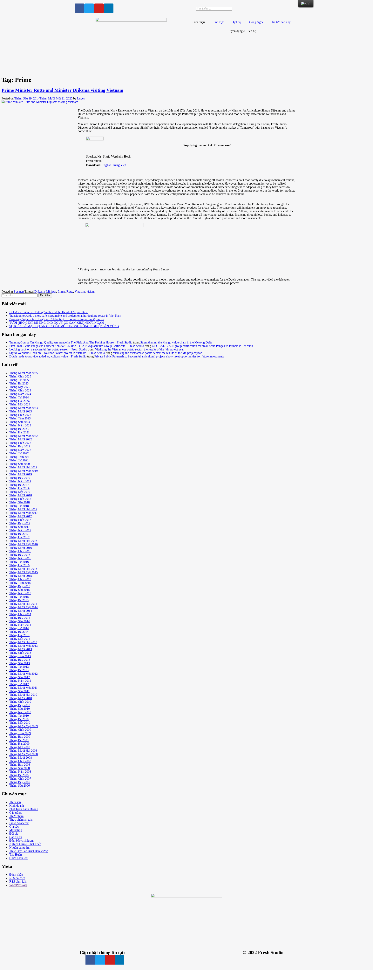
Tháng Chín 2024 (20, 390)
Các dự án (15, 837)
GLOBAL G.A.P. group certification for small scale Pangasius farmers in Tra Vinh (202, 346)
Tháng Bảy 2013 (19, 659)
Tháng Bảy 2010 (19, 705)
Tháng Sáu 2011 (19, 691)
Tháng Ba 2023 (19, 429)
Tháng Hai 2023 (19, 432)
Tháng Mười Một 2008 (23, 754)
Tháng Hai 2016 (19, 565)
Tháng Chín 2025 (20, 376)
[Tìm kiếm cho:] (20, 295)
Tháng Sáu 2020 (19, 463)
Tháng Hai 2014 (19, 635)
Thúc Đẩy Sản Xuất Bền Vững (28, 851)
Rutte (69, 291)
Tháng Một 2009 (19, 747)
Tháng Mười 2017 (20, 516)
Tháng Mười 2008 (20, 757)
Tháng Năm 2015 (20, 593)
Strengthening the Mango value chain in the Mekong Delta (176, 342)
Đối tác (13, 833)
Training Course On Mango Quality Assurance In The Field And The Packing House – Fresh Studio (70, 342)
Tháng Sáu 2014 (19, 621)
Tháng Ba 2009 (19, 740)
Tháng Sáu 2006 (19, 785)
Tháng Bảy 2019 (19, 477)
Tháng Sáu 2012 (19, 677)
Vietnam (80, 291)
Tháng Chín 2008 (20, 761)
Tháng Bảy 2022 (19, 446)
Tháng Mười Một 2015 (23, 572)
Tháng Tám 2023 (20, 418)
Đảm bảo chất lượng (21, 840)
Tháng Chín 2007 (20, 778)
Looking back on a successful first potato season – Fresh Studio (48, 349)
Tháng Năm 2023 (20, 425)
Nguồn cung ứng (19, 847)
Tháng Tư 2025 (19, 380)
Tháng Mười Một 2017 (23, 512)
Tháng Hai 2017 (19, 537)
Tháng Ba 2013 (19, 670)
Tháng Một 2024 (19, 404)
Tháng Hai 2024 (19, 401)
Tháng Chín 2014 (20, 614)
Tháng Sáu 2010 (19, 708)
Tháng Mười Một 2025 (23, 373)
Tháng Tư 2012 (19, 684)
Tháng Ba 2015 (19, 600)
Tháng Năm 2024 (20, 394)
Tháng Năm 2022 (20, 449)
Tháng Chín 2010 (20, 701)
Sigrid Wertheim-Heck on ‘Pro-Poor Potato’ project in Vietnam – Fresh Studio (57, 353)
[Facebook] (79, 8)
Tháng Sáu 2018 (19, 502)
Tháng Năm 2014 (20, 624)
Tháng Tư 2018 (19, 505)
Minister (51, 291)
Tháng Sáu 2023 (19, 422)
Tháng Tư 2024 (19, 397)
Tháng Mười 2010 (20, 698)
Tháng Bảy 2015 (19, 586)
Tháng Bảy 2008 (19, 764)
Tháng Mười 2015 (20, 575)
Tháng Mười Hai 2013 (23, 642)
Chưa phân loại (18, 858)
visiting (90, 291)
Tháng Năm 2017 (20, 530)
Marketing (15, 830)
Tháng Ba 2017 (19, 533)
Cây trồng (15, 812)
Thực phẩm (16, 816)
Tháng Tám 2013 (20, 656)
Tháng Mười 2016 (20, 547)
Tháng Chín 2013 (20, 652)
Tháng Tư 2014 (19, 628)
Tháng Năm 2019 (20, 481)
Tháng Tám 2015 (20, 582)
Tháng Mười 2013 (20, 649)
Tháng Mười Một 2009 (23, 726)
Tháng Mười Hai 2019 (23, 467)
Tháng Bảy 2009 (19, 736)
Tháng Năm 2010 (20, 712)
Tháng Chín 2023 (20, 415)
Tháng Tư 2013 (19, 666)
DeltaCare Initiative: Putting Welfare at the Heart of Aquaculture (48, 312)
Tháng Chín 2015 (20, 579)
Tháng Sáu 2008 (19, 768)
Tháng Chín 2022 (20, 442)
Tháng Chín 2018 (20, 498)
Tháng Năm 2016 (20, 558)
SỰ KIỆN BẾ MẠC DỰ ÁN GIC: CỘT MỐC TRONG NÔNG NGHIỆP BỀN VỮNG (64, 326)
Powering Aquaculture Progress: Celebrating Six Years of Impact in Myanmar (56, 319)
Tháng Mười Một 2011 (23, 687)
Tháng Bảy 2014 (19, 617)
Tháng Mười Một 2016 (23, 544)
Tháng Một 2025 (19, 387)
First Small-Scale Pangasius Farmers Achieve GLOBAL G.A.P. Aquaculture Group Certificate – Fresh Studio (76, 346)
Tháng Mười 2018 (20, 495)
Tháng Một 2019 (19, 491)
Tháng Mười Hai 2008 (23, 750)
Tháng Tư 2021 (19, 460)
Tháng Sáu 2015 (19, 589)
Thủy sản (15, 802)
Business (19, 291)
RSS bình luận (18, 881)
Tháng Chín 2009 (20, 729)
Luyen (81, 98)
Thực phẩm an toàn (21, 819)
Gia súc (14, 826)
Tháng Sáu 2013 (19, 663)
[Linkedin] (108, 8)
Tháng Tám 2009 (20, 733)
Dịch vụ (236, 22)
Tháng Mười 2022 (20, 439)
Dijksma (39, 291)
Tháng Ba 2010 (19, 719)
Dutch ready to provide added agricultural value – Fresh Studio (47, 356)
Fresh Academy (19, 823)
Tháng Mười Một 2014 (23, 607)
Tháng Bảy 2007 (19, 782)
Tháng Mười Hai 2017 (23, 509)
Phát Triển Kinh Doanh (23, 809)
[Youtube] (99, 8)
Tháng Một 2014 (19, 638)
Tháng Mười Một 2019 (23, 470)
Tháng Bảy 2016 (19, 554)
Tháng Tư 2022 (19, 453)
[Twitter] (89, 8)
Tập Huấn (15, 854)
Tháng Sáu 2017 (19, 526)
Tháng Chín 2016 (20, 551)
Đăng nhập (16, 874)
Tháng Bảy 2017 (19, 523)
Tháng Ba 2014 (19, 631)
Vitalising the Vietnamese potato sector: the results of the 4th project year (139, 349)
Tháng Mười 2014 (20, 610)
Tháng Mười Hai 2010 (23, 694)
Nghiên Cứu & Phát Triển (25, 844)
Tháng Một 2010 (19, 722)
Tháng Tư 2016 (19, 561)
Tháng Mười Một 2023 (23, 408)
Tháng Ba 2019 (19, 484)
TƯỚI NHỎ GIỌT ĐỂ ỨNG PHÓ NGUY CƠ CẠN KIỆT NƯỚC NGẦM (56, 322)
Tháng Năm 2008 (20, 771)
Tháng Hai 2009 (19, 743)
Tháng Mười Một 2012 (23, 673)
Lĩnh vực (218, 22)
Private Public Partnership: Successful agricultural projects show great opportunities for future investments (159, 356)
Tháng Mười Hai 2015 (23, 568)
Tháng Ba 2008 (19, 775)
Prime (61, 291)
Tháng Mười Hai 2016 (23, 540)
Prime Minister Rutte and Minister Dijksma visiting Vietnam (62, 90)
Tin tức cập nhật (281, 22)
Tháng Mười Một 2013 (23, 645)
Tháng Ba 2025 (19, 383)
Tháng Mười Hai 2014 (23, 603)
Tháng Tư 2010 (19, 715)
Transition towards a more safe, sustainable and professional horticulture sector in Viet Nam (65, 315)
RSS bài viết (17, 878)
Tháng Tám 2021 (20, 456)
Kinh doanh (16, 805)
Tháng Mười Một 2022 (23, 436)
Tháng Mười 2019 (20, 474)
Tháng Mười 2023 (20, 411)
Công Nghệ (256, 22)
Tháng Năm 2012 (20, 680)
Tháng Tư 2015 (19, 596)
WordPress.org (18, 885)
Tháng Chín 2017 (20, 519)
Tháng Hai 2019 (19, 488)
